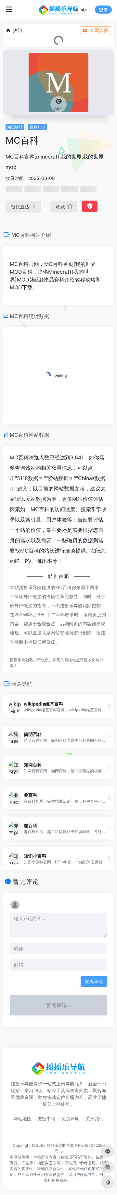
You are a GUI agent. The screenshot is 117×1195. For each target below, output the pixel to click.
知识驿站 (15, 127)
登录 (103, 9)
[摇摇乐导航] (58, 9)
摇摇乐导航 (56, 1145)
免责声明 (70, 1118)
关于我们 (94, 1118)
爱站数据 (58, 478)
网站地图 (22, 1118)
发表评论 (94, 981)
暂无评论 (26, 881)
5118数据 (27, 478)
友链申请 (46, 1118)
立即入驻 (99, 30)
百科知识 (37, 127)
